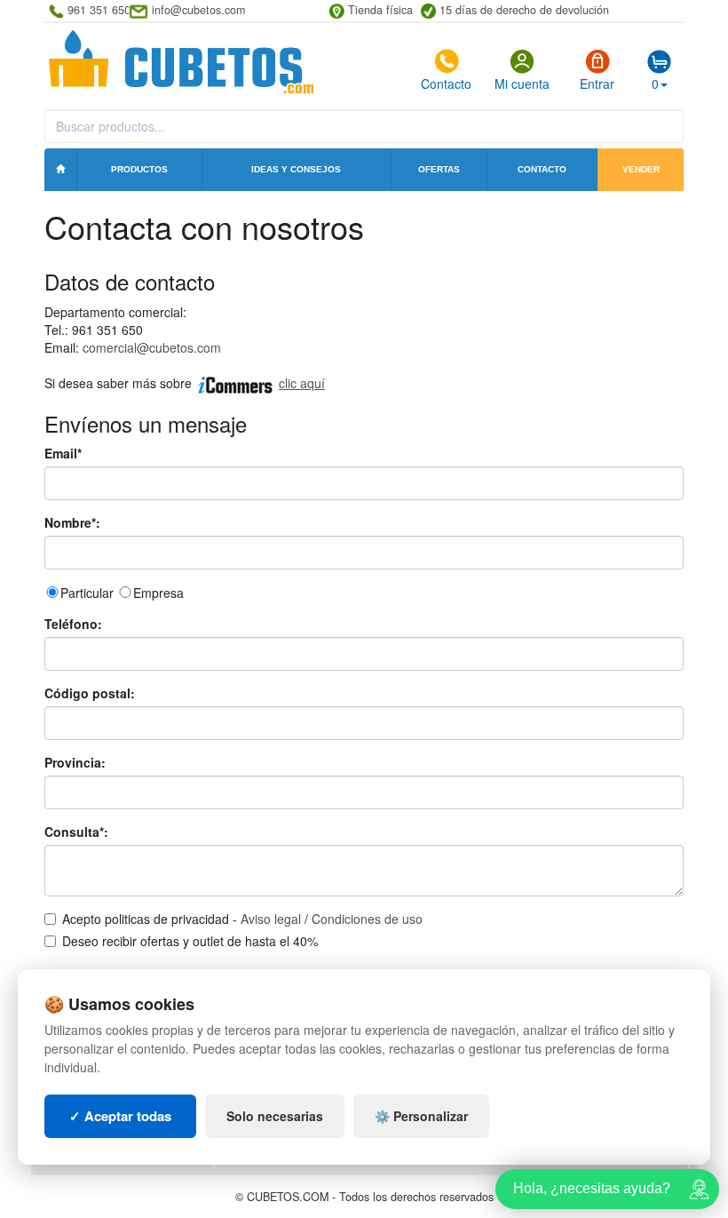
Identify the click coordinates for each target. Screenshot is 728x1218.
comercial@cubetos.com (152, 347)
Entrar (597, 83)
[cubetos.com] (181, 60)
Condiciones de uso (367, 918)
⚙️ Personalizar (421, 1116)
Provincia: (75, 762)
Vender (641, 169)
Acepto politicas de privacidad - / (242, 918)
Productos (139, 169)
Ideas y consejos (296, 169)
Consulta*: (76, 831)
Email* (63, 453)
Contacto (446, 83)
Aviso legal (271, 918)
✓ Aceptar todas (120, 1116)
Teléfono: (73, 624)
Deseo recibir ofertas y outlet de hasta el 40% (190, 941)
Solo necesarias (274, 1116)
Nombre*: (72, 522)
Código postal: (89, 693)
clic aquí (302, 383)
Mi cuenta (522, 83)
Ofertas (439, 169)
